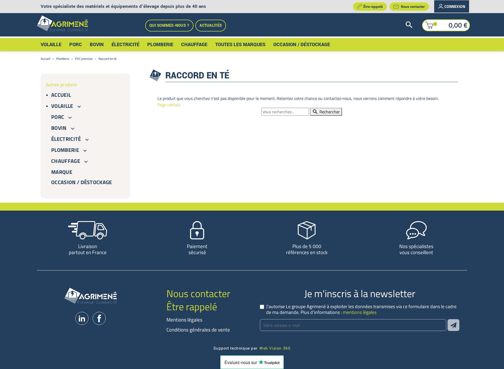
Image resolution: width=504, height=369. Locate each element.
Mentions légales (184, 319)
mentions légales (359, 312)
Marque (61, 172)
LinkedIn (81, 318)
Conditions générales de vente (198, 329)
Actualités (211, 25)
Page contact (169, 104)
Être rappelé (373, 6)
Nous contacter (413, 6)
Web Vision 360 (274, 348)
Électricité (66, 139)
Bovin (59, 128)
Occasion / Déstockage (81, 182)
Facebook (99, 318)
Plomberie (65, 150)
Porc (57, 117)
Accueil (61, 95)
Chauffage (65, 161)
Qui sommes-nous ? (169, 25)
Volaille (62, 106)
